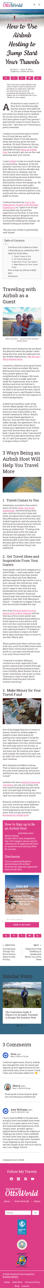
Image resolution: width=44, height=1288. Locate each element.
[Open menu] (39, 4)
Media (37, 1201)
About (7, 1201)
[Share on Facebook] (22, 78)
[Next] (37, 1003)
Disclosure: (13, 276)
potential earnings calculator (21, 783)
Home (7, 1282)
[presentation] (22, 995)
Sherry (15, 69)
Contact (25, 1286)
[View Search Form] (34, 4)
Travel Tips (26, 21)
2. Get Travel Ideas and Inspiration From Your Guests (24, 260)
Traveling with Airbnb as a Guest (23, 247)
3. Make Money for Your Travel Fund (25, 265)
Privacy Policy (32, 1282)
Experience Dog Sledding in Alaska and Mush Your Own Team (33, 952)
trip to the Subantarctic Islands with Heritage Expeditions (20, 205)
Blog (17, 1286)
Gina (13, 1053)
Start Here (17, 1282)
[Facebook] (11, 1179)
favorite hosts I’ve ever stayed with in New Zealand (19, 612)
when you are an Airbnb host (19, 509)
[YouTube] (32, 1179)
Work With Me (22, 1201)
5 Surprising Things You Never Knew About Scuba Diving (9, 952)
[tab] (17, 1025)
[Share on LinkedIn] (37, 78)
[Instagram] (18, 1179)
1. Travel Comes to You (21, 256)
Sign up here (11, 833)
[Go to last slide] (6, 1003)
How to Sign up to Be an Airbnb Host (22, 271)
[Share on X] (6, 78)
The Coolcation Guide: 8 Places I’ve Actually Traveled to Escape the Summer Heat (21, 1015)
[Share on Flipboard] (29, 78)
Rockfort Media (10, 1276)
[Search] (35, 1212)
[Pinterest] (25, 1179)
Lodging (16, 21)
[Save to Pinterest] (14, 78)
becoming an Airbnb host (15, 815)
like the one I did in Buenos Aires (21, 358)
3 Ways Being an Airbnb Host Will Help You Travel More (23, 252)
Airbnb (12, 161)
